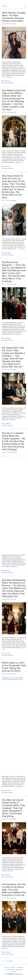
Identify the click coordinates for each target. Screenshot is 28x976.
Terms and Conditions (10, 969)
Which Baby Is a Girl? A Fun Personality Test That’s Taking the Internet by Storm (14, 666)
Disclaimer (14, 971)
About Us (7, 967)
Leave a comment (8, 83)
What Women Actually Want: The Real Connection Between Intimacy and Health (13, 16)
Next (11, 961)
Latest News (7, 81)
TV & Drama (7, 166)
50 (8, 961)
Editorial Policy (19, 969)
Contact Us (12, 967)
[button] (25, 6)
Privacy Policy (20, 967)
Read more (9, 77)
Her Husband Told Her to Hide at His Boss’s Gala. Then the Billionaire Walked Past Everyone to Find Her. (14, 889)
